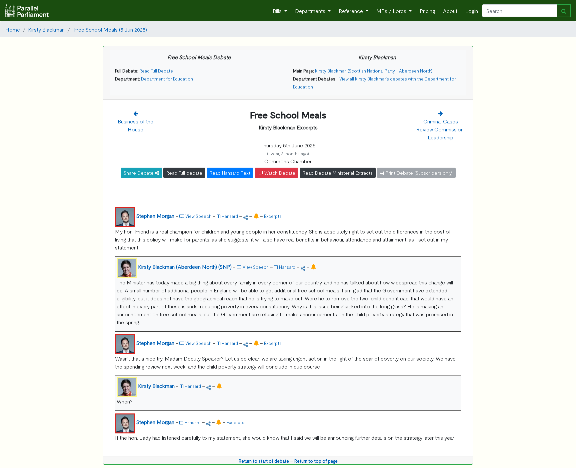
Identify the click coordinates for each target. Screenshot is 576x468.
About (450, 10)
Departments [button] (311, 10)
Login (471, 10)
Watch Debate (279, 172)
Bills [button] (278, 10)
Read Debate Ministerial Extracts (338, 172)
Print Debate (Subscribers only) (418, 172)
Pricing (427, 10)
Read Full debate (184, 172)
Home (12, 29)
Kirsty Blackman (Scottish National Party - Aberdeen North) (373, 71)
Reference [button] (351, 10)
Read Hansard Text (230, 172)
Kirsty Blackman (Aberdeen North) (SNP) (185, 266)
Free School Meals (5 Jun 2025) (110, 29)
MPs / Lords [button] (392, 10)
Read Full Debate (156, 71)
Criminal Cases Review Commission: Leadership (440, 129)
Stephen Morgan (155, 215)
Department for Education (167, 78)
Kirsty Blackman (46, 29)
